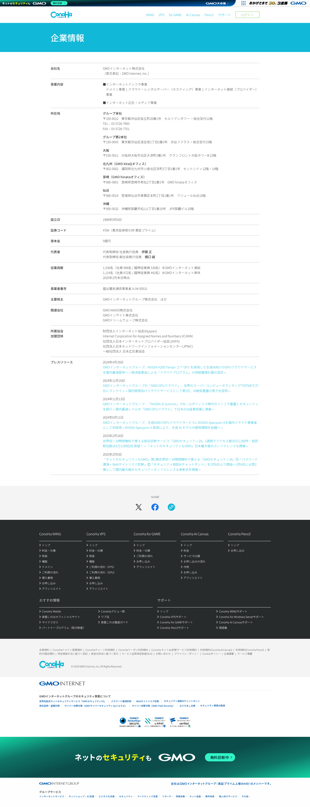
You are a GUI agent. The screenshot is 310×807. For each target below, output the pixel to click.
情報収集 (180, 796)
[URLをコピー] (171, 507)
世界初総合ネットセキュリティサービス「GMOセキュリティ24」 (72, 701)
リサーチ (166, 796)
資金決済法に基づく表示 (104, 653)
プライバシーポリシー (186, 653)
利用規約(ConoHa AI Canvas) (216, 650)
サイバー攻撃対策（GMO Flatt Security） (153, 705)
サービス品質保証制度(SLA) (137, 653)
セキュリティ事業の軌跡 (212, 705)
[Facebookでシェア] (155, 507)
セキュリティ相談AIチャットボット (182, 701)
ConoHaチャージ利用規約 (100, 650)
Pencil (209, 14)
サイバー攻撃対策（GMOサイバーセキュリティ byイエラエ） (95, 705)
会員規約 (44, 650)
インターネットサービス (51, 796)
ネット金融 (195, 796)
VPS (161, 14)
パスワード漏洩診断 (121, 701)
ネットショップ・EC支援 (81, 796)
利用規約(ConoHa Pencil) (250, 650)
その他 (245, 796)
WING (150, 14)
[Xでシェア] (138, 507)
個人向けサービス (228, 796)
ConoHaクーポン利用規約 (133, 650)
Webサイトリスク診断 (147, 701)
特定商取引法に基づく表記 (73, 653)
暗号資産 (209, 796)
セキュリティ (126, 796)
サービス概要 (244, 653)
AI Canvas (193, 14)
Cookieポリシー (211, 653)
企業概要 (229, 653)
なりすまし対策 (187, 705)
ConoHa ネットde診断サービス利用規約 (174, 650)
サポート (224, 14)
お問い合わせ (163, 653)
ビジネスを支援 (107, 796)
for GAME (175, 14)
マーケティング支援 (147, 796)
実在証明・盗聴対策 (49, 705)
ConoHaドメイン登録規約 (67, 650)
